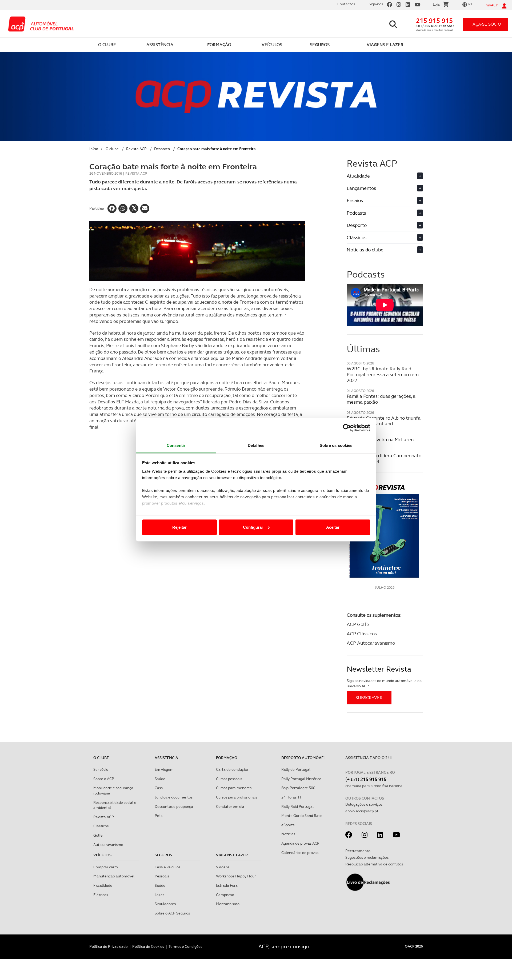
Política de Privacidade (108, 946)
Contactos (346, 4)
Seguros (163, 855)
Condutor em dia (230, 806)
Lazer (159, 894)
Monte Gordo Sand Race (301, 815)
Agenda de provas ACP (300, 843)
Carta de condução (232, 769)
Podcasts (384, 213)
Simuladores (165, 903)
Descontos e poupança (174, 806)
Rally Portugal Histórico (301, 778)
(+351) (365, 779)
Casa (159, 787)
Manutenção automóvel (113, 876)
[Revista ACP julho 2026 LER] (385, 530)
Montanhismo (227, 903)
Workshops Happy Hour (236, 876)
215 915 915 (434, 20)
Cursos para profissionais (236, 797)
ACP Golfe (358, 624)
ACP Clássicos (362, 634)
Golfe (98, 835)
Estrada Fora (227, 885)
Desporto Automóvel (303, 757)
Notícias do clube (384, 250)
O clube (112, 148)
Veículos (102, 855)
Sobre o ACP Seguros (172, 913)
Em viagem (164, 769)
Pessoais (162, 876)
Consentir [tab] (176, 445)
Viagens (222, 867)
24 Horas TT (291, 797)
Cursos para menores (233, 787)
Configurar (253, 527)
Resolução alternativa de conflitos (374, 864)
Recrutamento (357, 850)
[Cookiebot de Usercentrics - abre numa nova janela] (346, 428)
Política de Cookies (148, 946)
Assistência (166, 757)
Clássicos (384, 237)
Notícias (288, 834)
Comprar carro (105, 867)
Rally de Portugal (295, 769)
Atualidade (384, 176)
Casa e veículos (167, 867)
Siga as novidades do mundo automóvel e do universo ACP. (384, 683)
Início (93, 148)
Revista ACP (136, 148)
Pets (158, 815)
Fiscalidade (102, 885)
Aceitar (332, 527)
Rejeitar (179, 527)
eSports (287, 824)
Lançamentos (384, 188)
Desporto (162, 148)
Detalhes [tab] (256, 445)
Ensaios (384, 200)
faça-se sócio (485, 24)
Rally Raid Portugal (297, 806)
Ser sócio (100, 769)
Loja (436, 4)
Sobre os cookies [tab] (336, 445)
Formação (226, 757)
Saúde (160, 778)
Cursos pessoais (229, 778)
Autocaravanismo (108, 844)
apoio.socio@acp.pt (361, 811)
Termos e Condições (185, 946)
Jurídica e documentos (174, 797)
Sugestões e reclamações (367, 857)
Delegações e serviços (363, 804)
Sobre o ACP (103, 778)
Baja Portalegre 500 (298, 787)
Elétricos (100, 894)
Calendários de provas (299, 852)
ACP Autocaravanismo (371, 643)
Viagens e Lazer (232, 855)
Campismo (225, 894)
